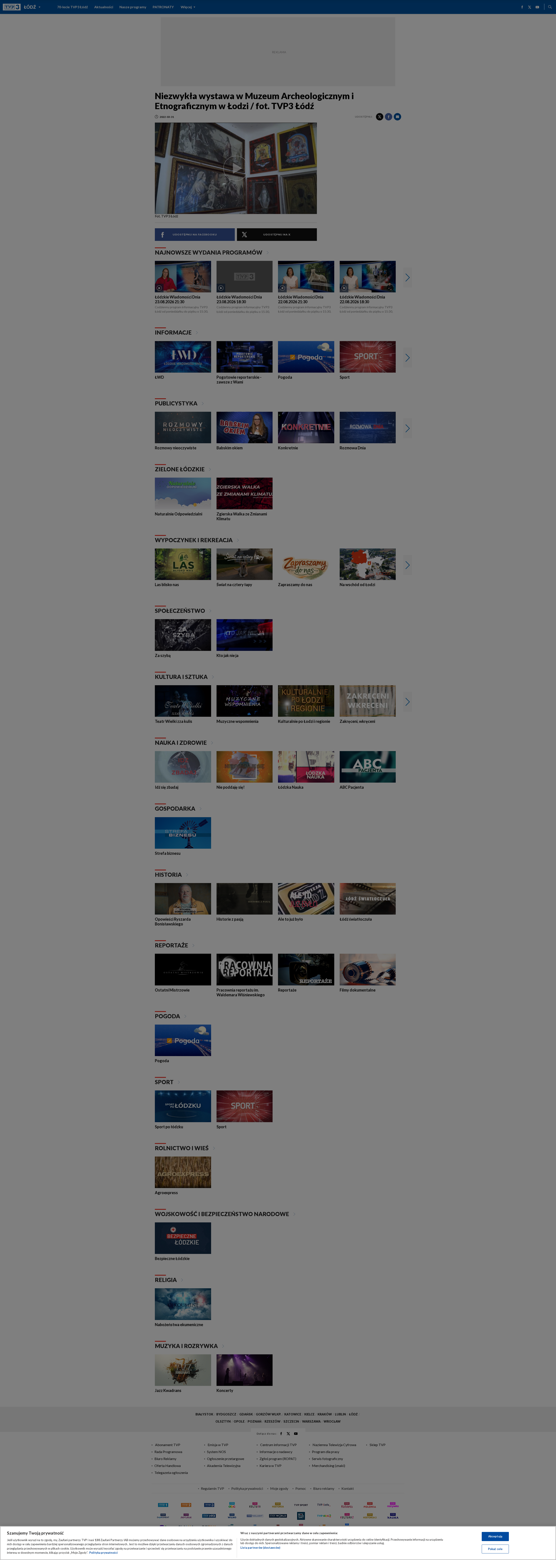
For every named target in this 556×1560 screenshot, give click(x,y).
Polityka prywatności (103, 1552)
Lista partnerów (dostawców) (260, 1547)
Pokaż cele (495, 1548)
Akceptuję (495, 1536)
